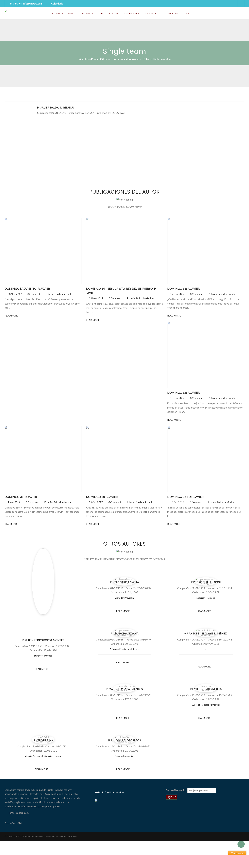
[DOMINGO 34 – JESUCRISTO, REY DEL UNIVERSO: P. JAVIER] (124, 251)
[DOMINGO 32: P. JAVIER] (205, 355)
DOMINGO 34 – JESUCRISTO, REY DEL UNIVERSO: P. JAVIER (121, 291)
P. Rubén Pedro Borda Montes (43, 640)
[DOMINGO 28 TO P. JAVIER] (205, 459)
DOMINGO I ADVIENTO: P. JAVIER (27, 288)
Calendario (57, 3)
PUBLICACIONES (131, 13)
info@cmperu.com (33, 3)
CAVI (187, 13)
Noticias (113, 13)
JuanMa (73, 836)
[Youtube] (240, 3)
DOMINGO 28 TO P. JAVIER (185, 496)
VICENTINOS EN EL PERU (92, 13)
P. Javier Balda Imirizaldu (59, 294)
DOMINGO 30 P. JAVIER (102, 496)
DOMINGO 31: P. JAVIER (21, 496)
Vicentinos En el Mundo (63, 13)
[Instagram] (216, 660)
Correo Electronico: (176, 790)
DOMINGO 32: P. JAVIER (183, 392)
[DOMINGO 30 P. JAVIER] (124, 459)
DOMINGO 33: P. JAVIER (183, 288)
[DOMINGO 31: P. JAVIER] (43, 459)
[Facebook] (233, 3)
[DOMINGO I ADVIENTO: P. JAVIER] (43, 251)
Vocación (173, 13)
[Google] (211, 660)
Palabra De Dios (153, 13)
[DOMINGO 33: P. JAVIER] (205, 251)
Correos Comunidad (13, 823)
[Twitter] (226, 3)
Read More (11, 315)
